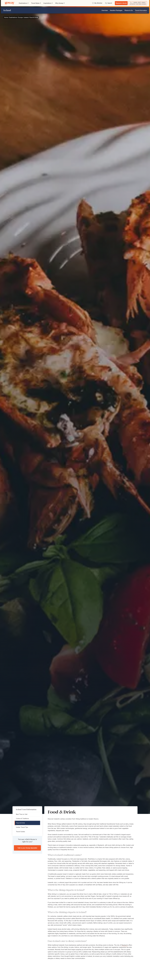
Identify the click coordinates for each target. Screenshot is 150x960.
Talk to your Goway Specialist (27, 848)
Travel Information (141, 10)
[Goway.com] (9, 3)
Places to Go (129, 10)
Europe (20, 17)
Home (6, 17)
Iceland (26, 17)
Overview (105, 10)
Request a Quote (121, 3)
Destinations (13, 17)
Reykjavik (125, 945)
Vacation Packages (116, 10)
